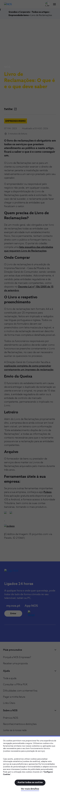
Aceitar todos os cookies (30, 782)
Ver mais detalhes (30, 789)
